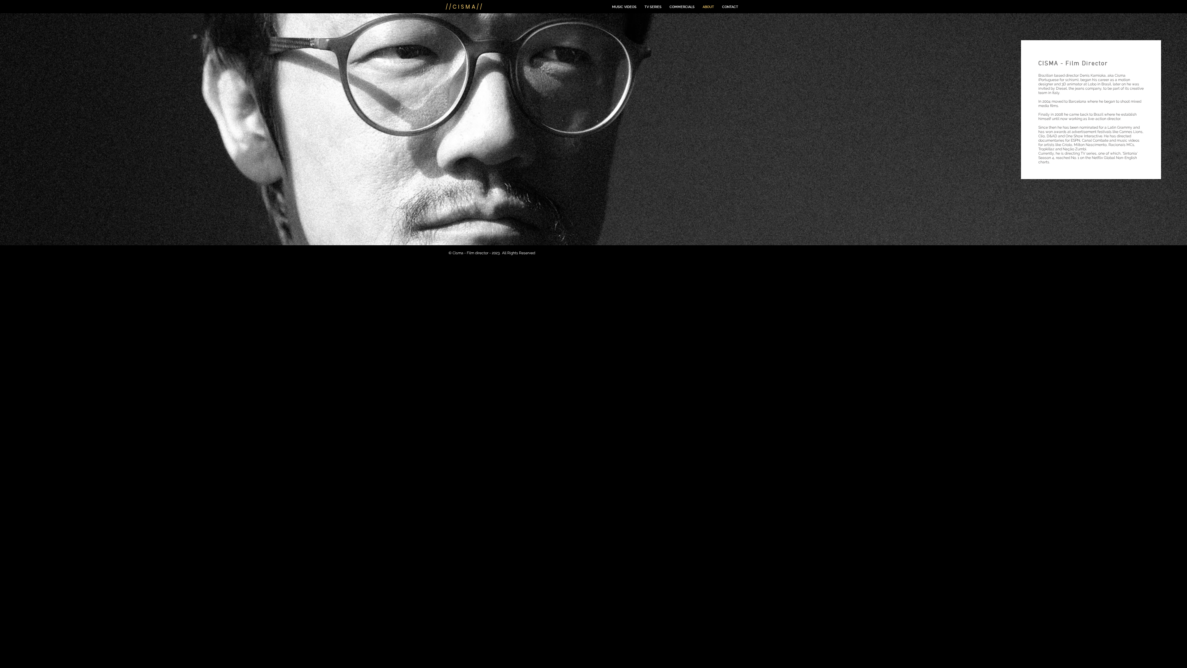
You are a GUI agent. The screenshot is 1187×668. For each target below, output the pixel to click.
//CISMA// (464, 7)
